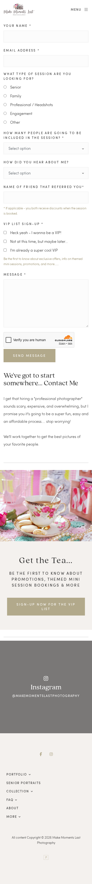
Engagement (21, 113)
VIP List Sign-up (24, 224)
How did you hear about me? (36, 162)
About (12, 808)
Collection (17, 791)
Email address (22, 50)
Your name (17, 26)
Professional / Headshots (31, 104)
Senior (15, 87)
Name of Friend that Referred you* (44, 187)
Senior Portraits (23, 783)
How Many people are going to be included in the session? (43, 135)
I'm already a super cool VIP (34, 250)
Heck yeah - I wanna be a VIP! (35, 232)
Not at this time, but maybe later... (39, 241)
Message (15, 274)
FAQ (9, 800)
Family (15, 95)
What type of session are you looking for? (37, 76)
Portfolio (16, 774)
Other (15, 122)
